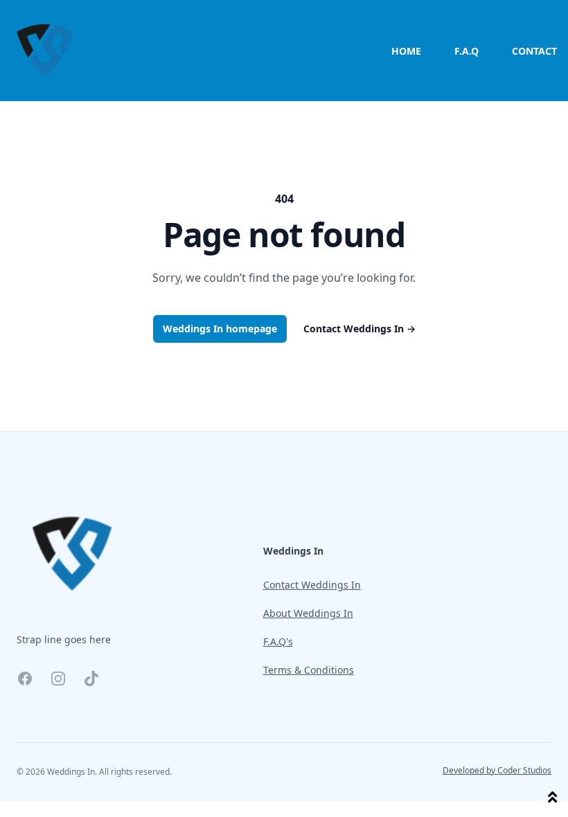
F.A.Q (466, 50)
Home (406, 50)
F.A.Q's (278, 641)
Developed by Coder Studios (497, 770)
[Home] (45, 50)
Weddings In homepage (220, 328)
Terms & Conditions (308, 669)
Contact (534, 50)
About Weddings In (308, 613)
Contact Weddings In (359, 328)
